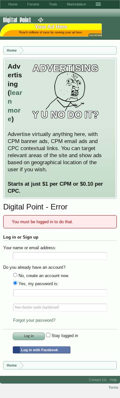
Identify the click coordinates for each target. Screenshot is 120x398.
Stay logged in (64, 335)
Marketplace (76, 4)
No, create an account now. (43, 275)
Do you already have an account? (34, 267)
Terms (113, 387)
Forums (33, 4)
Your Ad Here (95, 35)
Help (113, 380)
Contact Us (98, 380)
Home (13, 4)
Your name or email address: (29, 247)
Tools (53, 4)
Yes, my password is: (38, 283)
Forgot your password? (34, 320)
